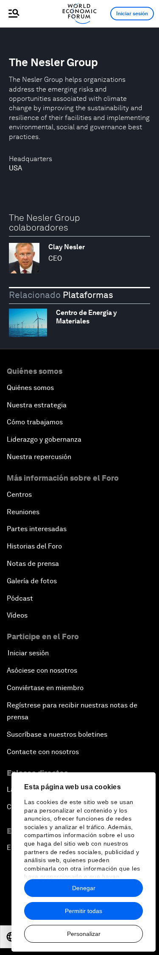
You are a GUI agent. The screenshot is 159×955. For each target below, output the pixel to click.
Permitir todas (83, 911)
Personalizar (83, 933)
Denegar (83, 888)
